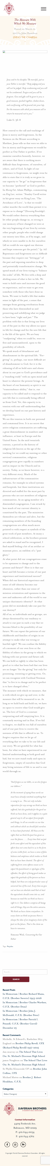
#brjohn (10, 946)
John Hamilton (29, 33)
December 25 (10, 1027)
